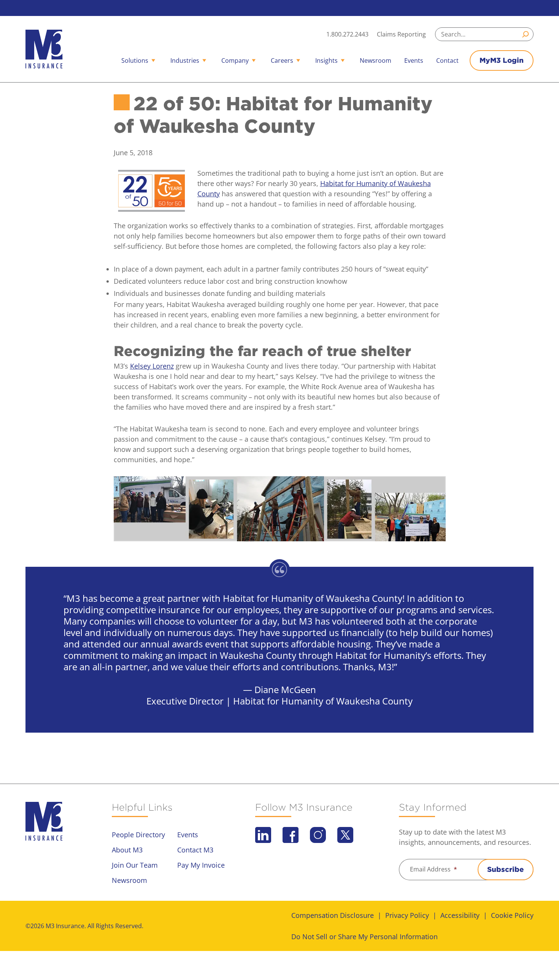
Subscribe (505, 869)
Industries (184, 60)
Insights (326, 60)
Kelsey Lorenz (152, 366)
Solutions (134, 60)
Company (235, 60)
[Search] (526, 34)
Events (413, 60)
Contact (447, 60)
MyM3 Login (502, 60)
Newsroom (375, 60)
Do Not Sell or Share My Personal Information (364, 936)
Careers (282, 60)
